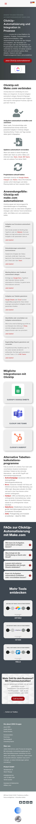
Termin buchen (8, 779)
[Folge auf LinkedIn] (31, 802)
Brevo (7, 484)
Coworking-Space (9, 741)
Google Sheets (23, 177)
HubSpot (8, 496)
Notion (15, 180)
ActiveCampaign (11, 478)
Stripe (25, 326)
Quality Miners (8, 729)
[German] (33, 2)
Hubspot (6, 180)
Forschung (7, 737)
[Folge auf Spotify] (20, 802)
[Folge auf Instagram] (27, 802)
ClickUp (6, 34)
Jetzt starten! (9, 240)
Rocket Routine (8, 731)
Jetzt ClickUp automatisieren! (17, 61)
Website (19, 232)
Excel (19, 300)
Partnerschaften (8, 735)
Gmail (20, 157)
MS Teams (26, 157)
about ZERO (7, 727)
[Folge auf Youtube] (24, 802)
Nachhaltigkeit (8, 739)
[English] (31, 2)
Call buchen (18, 699)
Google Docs (17, 278)
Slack (15, 157)
